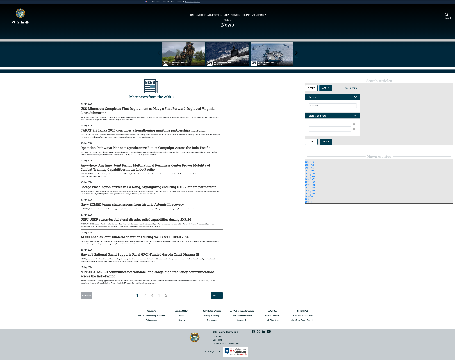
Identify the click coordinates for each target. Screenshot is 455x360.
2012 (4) (308, 202)
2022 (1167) (310, 173)
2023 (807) (309, 171)
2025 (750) (309, 165)
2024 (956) (309, 168)
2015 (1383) (310, 193)
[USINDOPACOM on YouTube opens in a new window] (27, 22)
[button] (193, 2)
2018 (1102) (310, 185)
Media (227, 20)
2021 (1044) (310, 176)
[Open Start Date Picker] (354, 124)
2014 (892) (309, 196)
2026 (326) (309, 162)
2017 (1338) (310, 188)
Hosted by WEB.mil (212, 352)
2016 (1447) (310, 190)
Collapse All (352, 88)
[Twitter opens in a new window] (18, 22)
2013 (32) (309, 199)
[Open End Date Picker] (354, 129)
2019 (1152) (310, 182)
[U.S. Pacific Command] (20, 13)
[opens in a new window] (13, 22)
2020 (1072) (310, 179)
